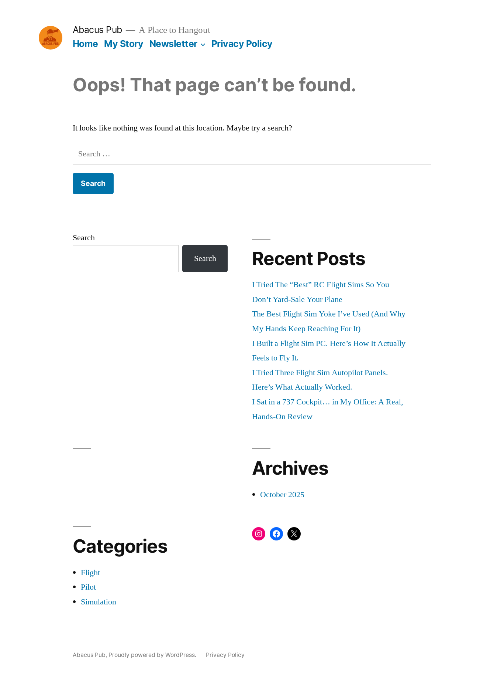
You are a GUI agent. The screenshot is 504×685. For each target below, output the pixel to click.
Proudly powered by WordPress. (153, 654)
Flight (90, 572)
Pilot (88, 587)
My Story (123, 43)
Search (84, 238)
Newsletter (173, 43)
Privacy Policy (242, 43)
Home (85, 43)
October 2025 (282, 494)
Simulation (98, 602)
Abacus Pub (97, 29)
